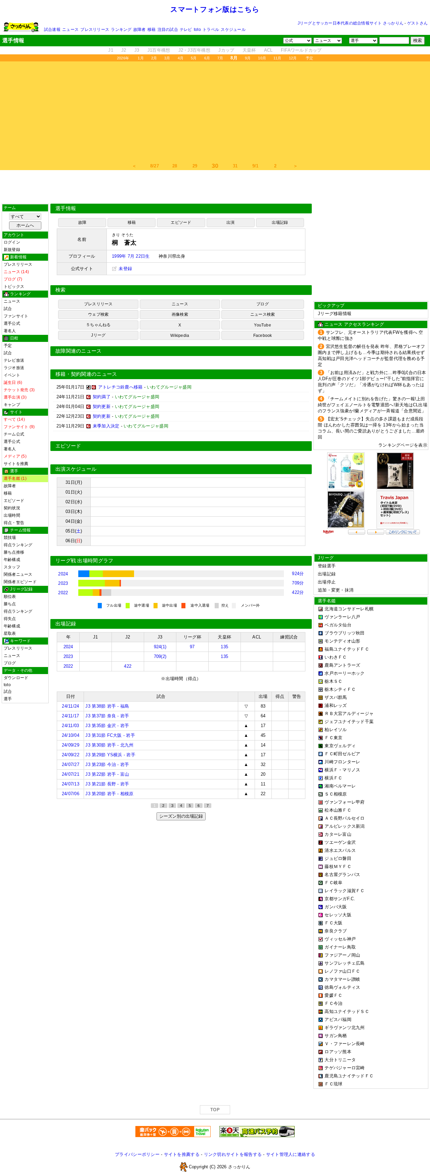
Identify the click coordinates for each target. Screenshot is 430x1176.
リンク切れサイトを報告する (233, 1154)
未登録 (124, 268)
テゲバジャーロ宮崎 (344, 1067)
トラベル (211, 29)
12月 (293, 58)
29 (195, 165)
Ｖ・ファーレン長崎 (344, 1043)
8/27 (154, 165)
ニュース (70, 29)
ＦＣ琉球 (333, 1083)
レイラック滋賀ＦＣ (344, 890)
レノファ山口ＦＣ (342, 971)
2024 (63, 573)
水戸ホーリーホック (344, 673)
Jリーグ (98, 335)
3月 (167, 58)
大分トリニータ (340, 1059)
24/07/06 (70, 793)
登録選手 (327, 565)
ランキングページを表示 (402, 445)
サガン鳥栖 (336, 1035)
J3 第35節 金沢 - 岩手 (107, 725)
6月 (207, 58)
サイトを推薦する (182, 1154)
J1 (110, 50)
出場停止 (327, 581)
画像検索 (180, 314)
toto (197, 29)
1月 (140, 58)
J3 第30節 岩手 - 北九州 (109, 745)
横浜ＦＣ (333, 777)
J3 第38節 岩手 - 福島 (107, 706)
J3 (136, 50)
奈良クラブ (336, 930)
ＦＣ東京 (333, 737)
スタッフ (12, 567)
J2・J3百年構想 (194, 50)
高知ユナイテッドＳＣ (347, 1011)
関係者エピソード (20, 581)
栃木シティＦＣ (340, 689)
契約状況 (12, 508)
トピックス (14, 286)
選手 (8, 699)
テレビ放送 (14, 360)
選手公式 (12, 323)
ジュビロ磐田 (338, 858)
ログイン (12, 242)
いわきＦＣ (336, 657)
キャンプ (12, 404)
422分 (298, 592)
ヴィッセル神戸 (340, 938)
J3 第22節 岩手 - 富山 (107, 774)
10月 (262, 58)
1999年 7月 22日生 (130, 256)
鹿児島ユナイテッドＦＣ (349, 1075)
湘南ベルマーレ (340, 785)
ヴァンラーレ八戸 (342, 616)
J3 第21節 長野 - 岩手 (107, 783)
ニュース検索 (262, 314)
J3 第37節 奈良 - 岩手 (107, 715)
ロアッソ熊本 (338, 1051)
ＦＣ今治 (333, 1003)
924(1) (160, 646)
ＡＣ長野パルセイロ (344, 818)
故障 (82, 222)
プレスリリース (94, 29)
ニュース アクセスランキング (354, 324)
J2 (123, 50)
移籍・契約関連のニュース (86, 374)
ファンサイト (16, 316)
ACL (268, 50)
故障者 (139, 29)
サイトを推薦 (16, 463)
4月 (180, 58)
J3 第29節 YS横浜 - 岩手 (110, 754)
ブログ (10, 663)
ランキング (121, 29)
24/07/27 (70, 764)
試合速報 (52, 29)
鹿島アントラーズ (342, 665)
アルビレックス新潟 (344, 826)
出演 (230, 222)
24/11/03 (70, 725)
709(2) (160, 656)
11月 (277, 58)
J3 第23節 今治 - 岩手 (107, 764)
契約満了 (102, 396)
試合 (8, 308)
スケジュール (233, 29)
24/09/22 (70, 754)
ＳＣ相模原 (336, 794)
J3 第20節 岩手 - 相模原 (109, 793)
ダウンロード (16, 677)
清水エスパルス (340, 850)
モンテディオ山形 (342, 641)
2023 (63, 583)
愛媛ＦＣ (333, 995)
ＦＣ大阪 (333, 922)
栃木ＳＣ (333, 681)
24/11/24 (70, 706)
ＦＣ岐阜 (333, 882)
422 (127, 666)
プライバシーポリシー (137, 1154)
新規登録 (12, 249)
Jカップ (226, 50)
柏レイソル (336, 729)
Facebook (262, 335)
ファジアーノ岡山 (342, 955)
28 (174, 165)
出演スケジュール (75, 469)
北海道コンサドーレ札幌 (349, 608)
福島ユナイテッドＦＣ (347, 649)
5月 (194, 58)
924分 (298, 573)
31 (235, 165)
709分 (298, 582)
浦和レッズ (336, 705)
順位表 (10, 596)
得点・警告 (14, 522)
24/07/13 (70, 783)
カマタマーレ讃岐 (342, 979)
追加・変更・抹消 (335, 590)
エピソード (14, 500)
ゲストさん (417, 23)
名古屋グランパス (342, 874)
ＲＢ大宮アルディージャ (349, 713)
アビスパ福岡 (338, 1019)
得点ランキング (18, 545)
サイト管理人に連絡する (290, 1154)
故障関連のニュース (78, 351)
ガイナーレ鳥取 (340, 947)
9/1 (255, 165)
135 (224, 646)
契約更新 (102, 406)
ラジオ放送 (14, 367)
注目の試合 (168, 29)
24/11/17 (70, 715)
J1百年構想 (158, 50)
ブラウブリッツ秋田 (344, 632)
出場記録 (280, 222)
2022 (63, 592)
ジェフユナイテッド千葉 (349, 721)
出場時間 (12, 515)
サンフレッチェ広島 (344, 963)
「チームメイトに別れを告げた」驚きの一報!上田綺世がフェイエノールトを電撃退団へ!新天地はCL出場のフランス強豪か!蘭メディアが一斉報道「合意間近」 (372, 404)
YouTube (262, 325)
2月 (154, 58)
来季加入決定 (106, 425)
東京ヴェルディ (340, 745)
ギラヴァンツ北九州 (344, 1027)
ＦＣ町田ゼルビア (342, 753)
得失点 (10, 618)
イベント (12, 375)
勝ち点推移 (14, 552)
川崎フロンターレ (342, 761)
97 (192, 646)
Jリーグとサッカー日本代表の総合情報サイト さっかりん (350, 23)
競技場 (10, 537)
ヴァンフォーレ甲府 (344, 802)
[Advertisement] (215, 112)
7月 (220, 58)
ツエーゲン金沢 (340, 842)
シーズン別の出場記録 (181, 816)
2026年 (123, 58)
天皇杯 (249, 50)
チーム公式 (14, 434)
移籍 (151, 29)
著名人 (10, 330)
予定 (309, 58)
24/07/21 (70, 774)
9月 (248, 58)
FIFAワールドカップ (301, 50)
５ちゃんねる (98, 324)
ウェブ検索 (98, 314)
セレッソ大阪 (338, 914)
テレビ (186, 29)
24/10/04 (70, 735)
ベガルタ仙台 (338, 624)
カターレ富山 (338, 834)
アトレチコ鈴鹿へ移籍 (120, 387)
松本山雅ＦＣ (338, 810)
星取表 (10, 633)
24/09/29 (70, 745)
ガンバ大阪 (336, 906)
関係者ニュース (18, 574)
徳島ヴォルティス (342, 987)
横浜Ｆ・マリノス (342, 769)
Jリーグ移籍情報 (334, 313)
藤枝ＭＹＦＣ (338, 866)
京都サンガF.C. (340, 898)
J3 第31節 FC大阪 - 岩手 (110, 735)
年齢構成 (12, 559)
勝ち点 (10, 604)
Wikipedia (179, 335)
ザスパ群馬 (336, 697)
